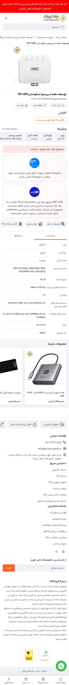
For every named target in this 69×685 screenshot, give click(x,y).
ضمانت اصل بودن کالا (54, 494)
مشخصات (50, 235)
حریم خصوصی (59, 518)
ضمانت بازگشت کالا (56, 537)
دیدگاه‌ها (18, 235)
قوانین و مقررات (58, 512)
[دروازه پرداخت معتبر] (28, 655)
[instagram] (63, 552)
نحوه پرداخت (59, 488)
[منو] (6, 18)
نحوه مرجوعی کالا (57, 482)
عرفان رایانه (61, 37)
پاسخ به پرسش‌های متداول (51, 501)
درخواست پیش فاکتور (54, 531)
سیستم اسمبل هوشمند (54, 525)
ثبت (9, 568)
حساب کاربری (59, 469)
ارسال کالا (61, 476)
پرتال (24, 671)
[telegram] (56, 552)
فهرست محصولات (44, 37)
